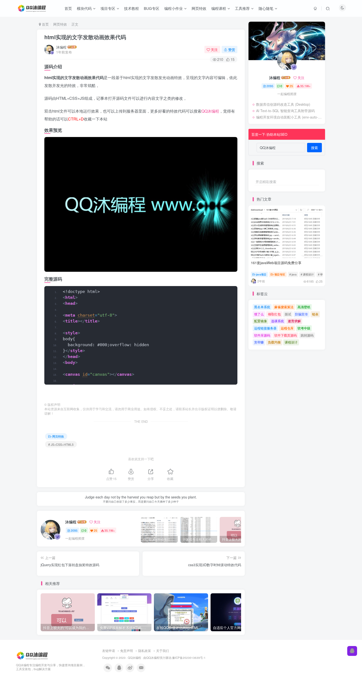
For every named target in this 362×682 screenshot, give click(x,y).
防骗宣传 (301, 314)
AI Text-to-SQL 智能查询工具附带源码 (285, 110)
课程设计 (291, 342)
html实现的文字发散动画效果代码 (85, 37)
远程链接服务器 (265, 328)
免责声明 (126, 650)
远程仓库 (287, 328)
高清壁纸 (303, 307)
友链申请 (108, 650)
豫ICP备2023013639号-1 (189, 658)
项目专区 (279, 274)
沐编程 (61, 47)
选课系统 (277, 321)
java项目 (261, 274)
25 (95, 530)
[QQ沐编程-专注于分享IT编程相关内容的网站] (32, 655)
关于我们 (162, 650)
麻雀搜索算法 (284, 307)
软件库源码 (262, 335)
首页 (45, 24)
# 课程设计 (307, 274)
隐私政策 (144, 650)
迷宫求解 (294, 321)
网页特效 (60, 24)
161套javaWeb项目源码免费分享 (276, 262)
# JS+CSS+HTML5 (61, 444)
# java (292, 274)
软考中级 (303, 328)
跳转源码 (307, 335)
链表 (315, 314)
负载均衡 (274, 342)
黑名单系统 (262, 307)
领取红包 (274, 314)
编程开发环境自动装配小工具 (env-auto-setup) (289, 117)
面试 (288, 314)
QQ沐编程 (210, 111)
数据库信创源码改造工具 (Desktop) (283, 104)
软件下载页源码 (285, 335)
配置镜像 (260, 321)
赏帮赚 (259, 342)
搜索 (314, 147)
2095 (74, 530)
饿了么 (259, 314)
